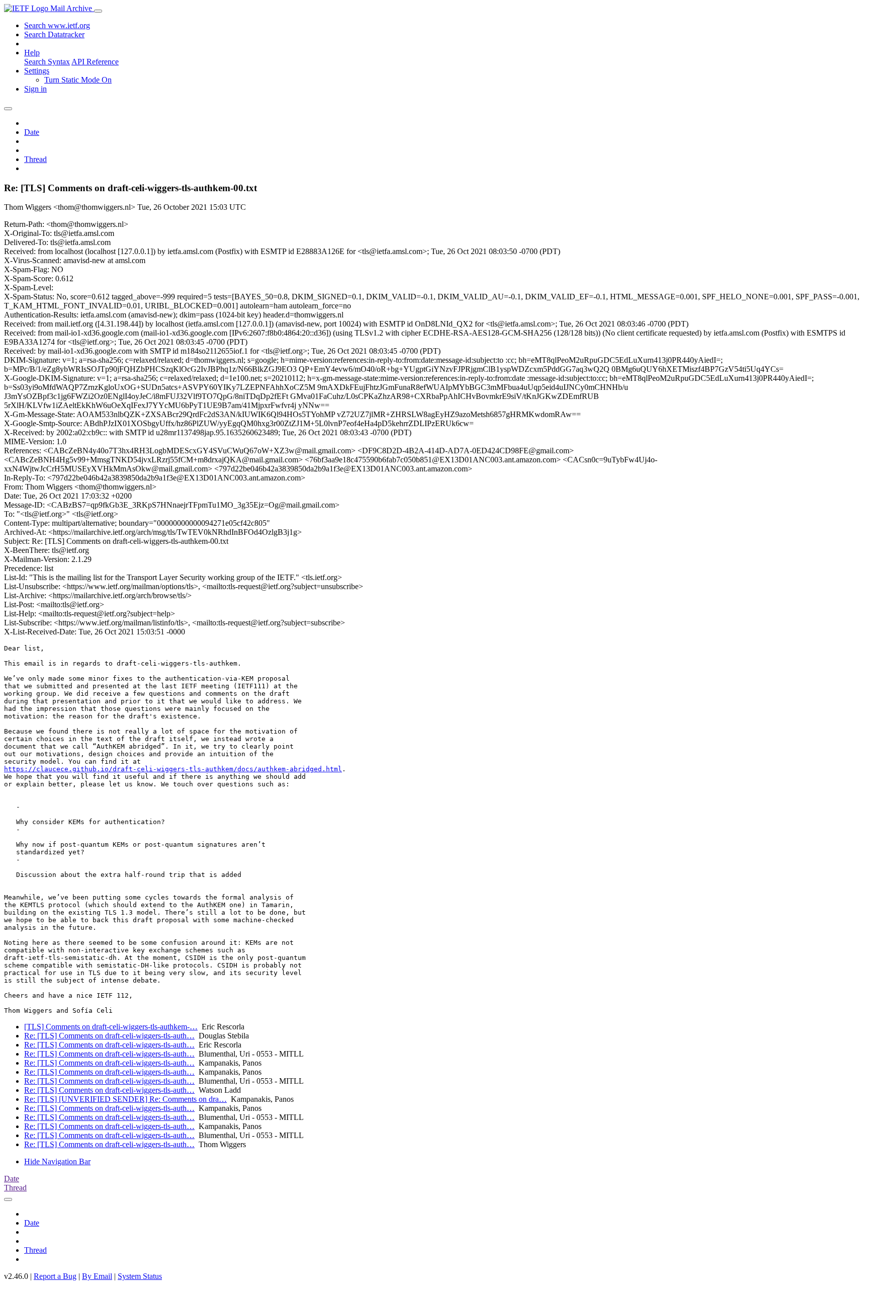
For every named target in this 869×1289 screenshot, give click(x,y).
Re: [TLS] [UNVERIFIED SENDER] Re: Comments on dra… (125, 1099)
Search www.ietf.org (57, 25)
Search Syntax (47, 61)
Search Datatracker (54, 34)
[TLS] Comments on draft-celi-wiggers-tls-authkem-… (111, 1026)
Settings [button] (36, 70)
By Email (97, 1276)
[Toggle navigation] (98, 11)
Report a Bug (55, 1276)
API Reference (95, 61)
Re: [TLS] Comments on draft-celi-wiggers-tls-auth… (109, 1035)
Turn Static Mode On (78, 79)
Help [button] (32, 52)
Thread (35, 159)
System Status (140, 1276)
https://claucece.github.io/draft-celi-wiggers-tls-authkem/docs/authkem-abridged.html (173, 769)
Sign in (35, 89)
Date (31, 132)
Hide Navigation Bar (57, 1161)
